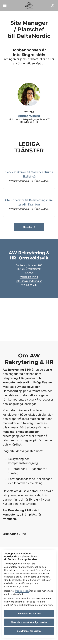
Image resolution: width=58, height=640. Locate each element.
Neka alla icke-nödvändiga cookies (29, 622)
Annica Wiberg (29, 116)
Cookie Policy (22, 590)
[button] (52, 5)
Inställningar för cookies (29, 631)
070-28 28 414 (29, 285)
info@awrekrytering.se (29, 281)
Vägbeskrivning (29, 276)
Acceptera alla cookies (29, 613)
